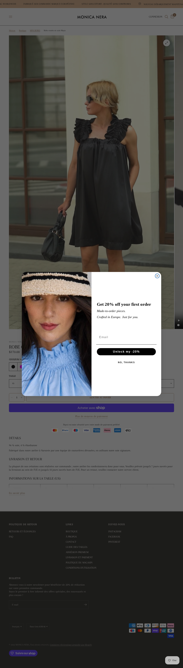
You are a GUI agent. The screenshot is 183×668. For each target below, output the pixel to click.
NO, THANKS (126, 362)
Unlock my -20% (126, 351)
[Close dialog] (157, 276)
